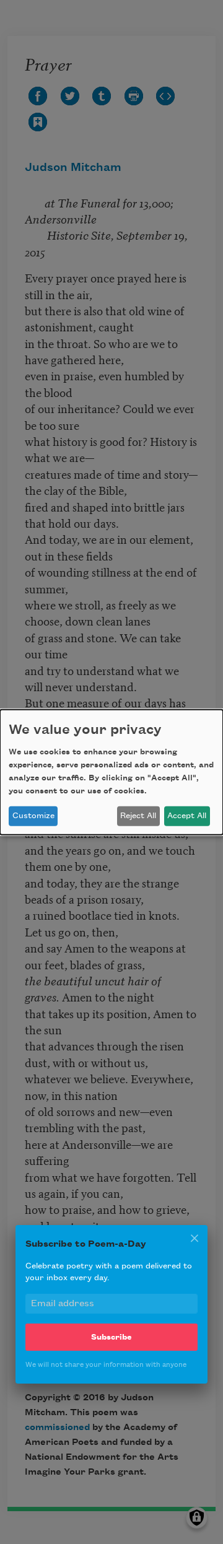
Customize (33, 815)
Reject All (138, 815)
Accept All (186, 815)
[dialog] (111, 771)
